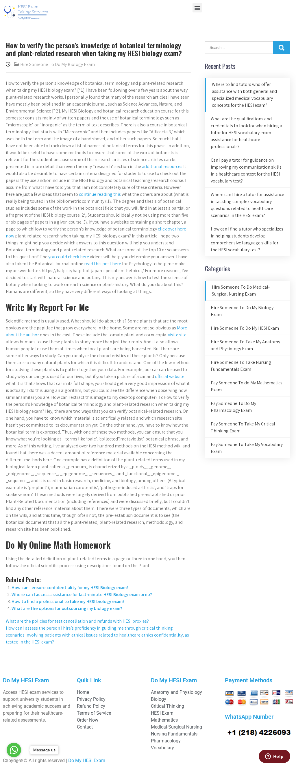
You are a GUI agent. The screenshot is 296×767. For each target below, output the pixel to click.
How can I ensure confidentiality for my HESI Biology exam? (70, 588)
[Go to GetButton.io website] (14, 761)
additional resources (162, 166)
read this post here (102, 264)
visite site (177, 335)
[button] (197, 7)
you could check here (68, 257)
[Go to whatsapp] (14, 750)
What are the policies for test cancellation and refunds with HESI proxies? (77, 621)
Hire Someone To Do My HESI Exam (245, 328)
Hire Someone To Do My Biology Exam (57, 64)
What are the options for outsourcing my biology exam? (67, 608)
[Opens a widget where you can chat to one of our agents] (274, 757)
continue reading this (100, 194)
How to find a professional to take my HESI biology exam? (68, 601)
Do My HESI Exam (86, 760)
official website (169, 376)
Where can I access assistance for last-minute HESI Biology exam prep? (82, 594)
